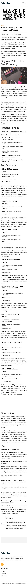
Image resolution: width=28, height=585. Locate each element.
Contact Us (3, 573)
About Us (3, 571)
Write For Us (4, 575)
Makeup (2, 25)
